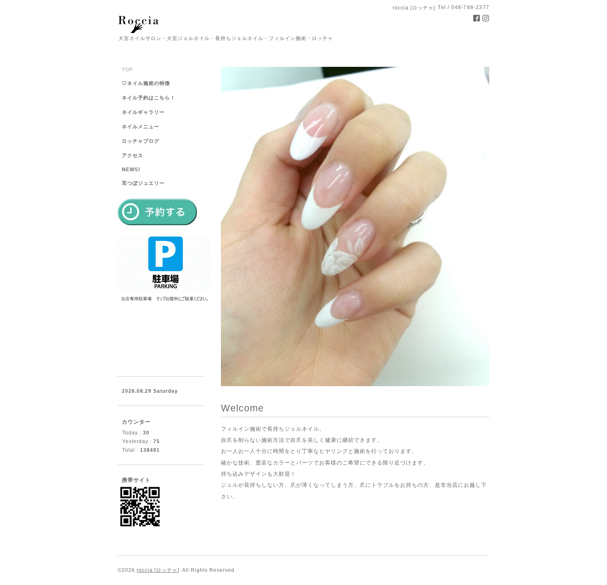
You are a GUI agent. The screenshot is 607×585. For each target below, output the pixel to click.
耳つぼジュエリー (143, 183)
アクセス (132, 155)
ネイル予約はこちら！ (148, 98)
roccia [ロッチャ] (158, 570)
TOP (127, 70)
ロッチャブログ (140, 141)
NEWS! (131, 169)
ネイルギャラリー (143, 112)
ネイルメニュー (140, 127)
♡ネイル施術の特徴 (146, 83)
